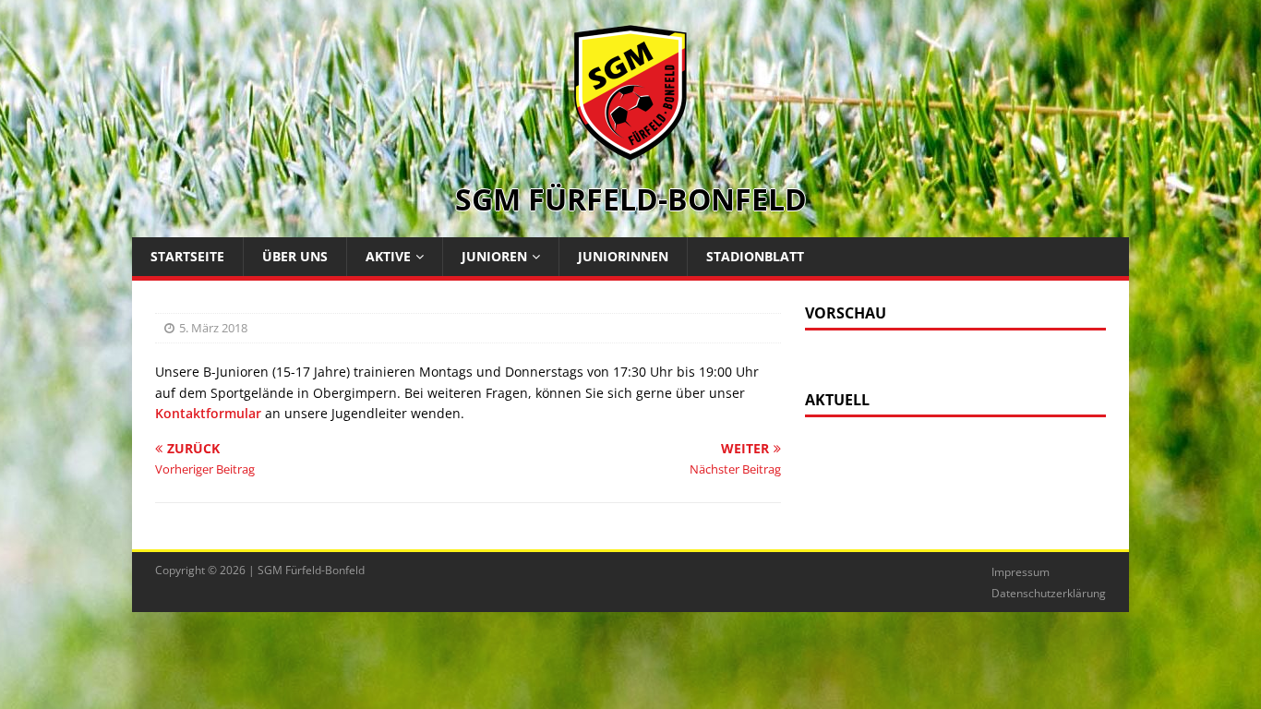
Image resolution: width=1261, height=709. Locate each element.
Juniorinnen (623, 256)
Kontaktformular (208, 413)
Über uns (295, 256)
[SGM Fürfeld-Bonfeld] (630, 151)
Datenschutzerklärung (1048, 593)
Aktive (388, 256)
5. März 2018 (213, 327)
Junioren (494, 256)
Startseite (187, 256)
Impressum (1020, 572)
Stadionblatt (755, 256)
